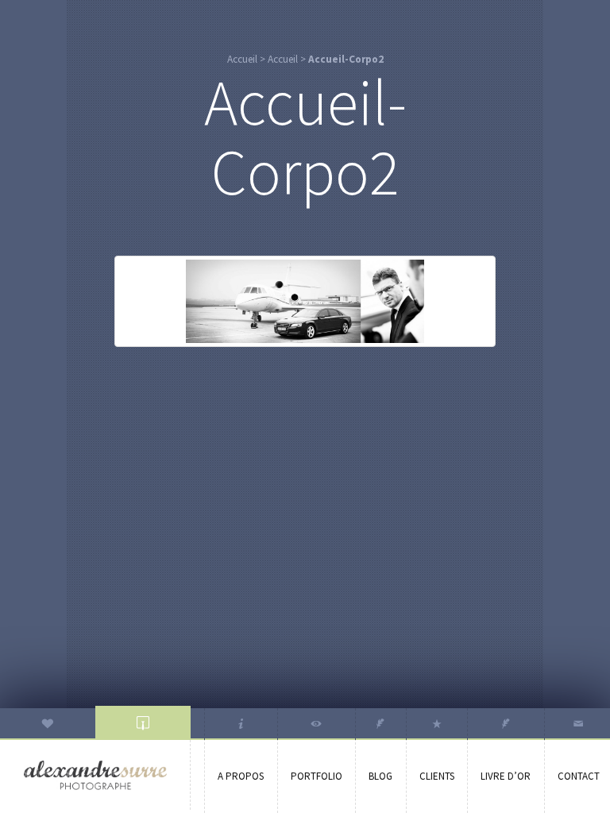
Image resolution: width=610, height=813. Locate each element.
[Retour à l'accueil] (95, 775)
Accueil (242, 59)
